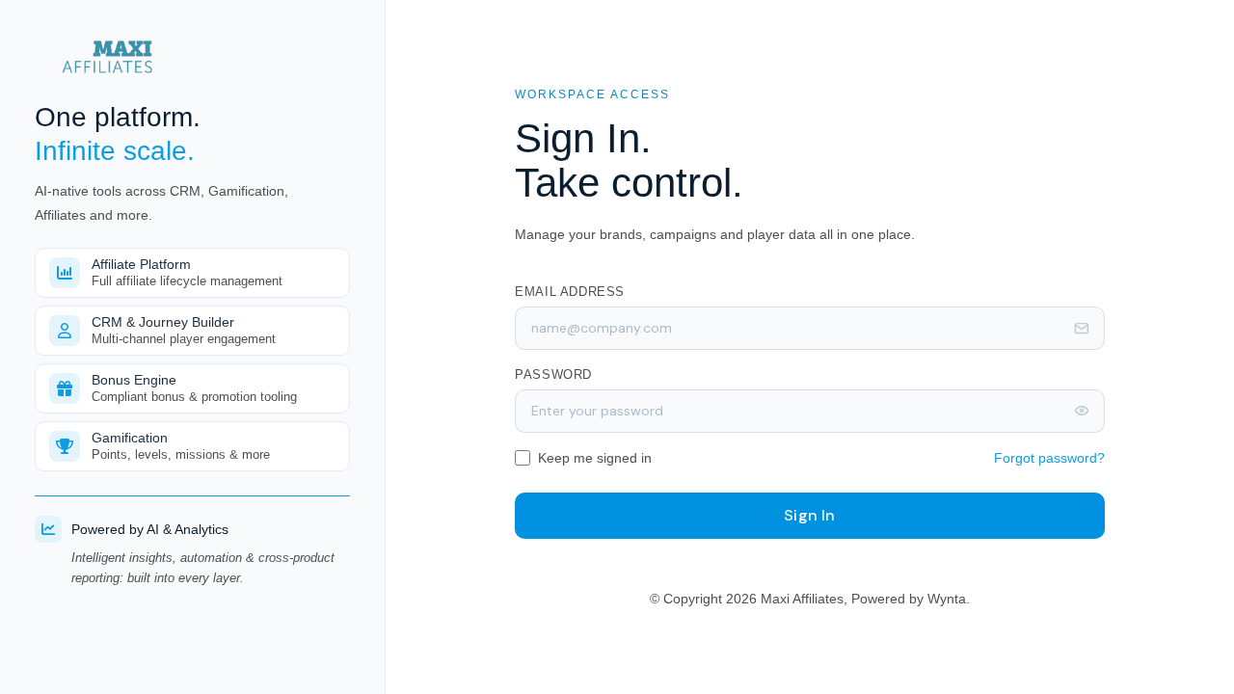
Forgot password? (1049, 458)
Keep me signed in (595, 458)
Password (553, 374)
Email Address (570, 291)
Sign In (809, 515)
